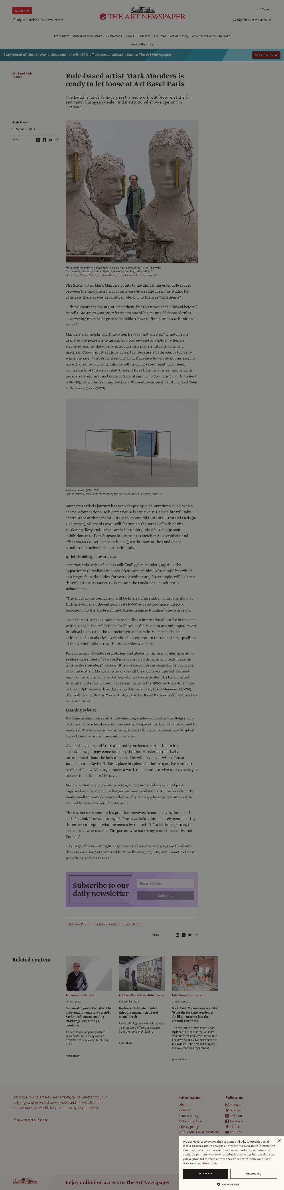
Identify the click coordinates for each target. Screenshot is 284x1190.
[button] (230, 1184)
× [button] (279, 1141)
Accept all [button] (205, 1173)
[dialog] (231, 1163)
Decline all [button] (253, 1173)
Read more (209, 1163)
